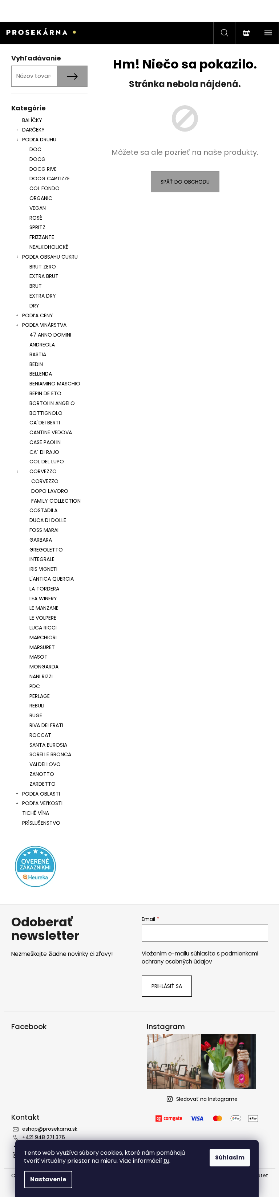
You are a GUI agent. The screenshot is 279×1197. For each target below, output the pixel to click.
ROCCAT (40, 735)
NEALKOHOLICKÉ (48, 247)
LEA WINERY (43, 598)
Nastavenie (48, 1179)
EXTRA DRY (42, 295)
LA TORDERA (44, 588)
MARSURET (42, 647)
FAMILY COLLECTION (56, 501)
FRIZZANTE (41, 237)
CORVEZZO (43, 471)
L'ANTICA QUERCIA (51, 578)
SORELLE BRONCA (50, 754)
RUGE (35, 715)
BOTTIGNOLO (45, 413)
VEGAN (37, 208)
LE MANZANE (43, 608)
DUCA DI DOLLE (47, 520)
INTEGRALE (41, 559)
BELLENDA (40, 373)
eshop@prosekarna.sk (49, 1129)
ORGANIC (40, 198)
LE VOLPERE (42, 617)
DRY (34, 305)
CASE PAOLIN (45, 442)
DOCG (37, 159)
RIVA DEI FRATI (46, 725)
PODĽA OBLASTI (41, 793)
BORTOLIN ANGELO (52, 403)
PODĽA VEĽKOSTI (42, 803)
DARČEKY (33, 129)
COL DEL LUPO (46, 461)
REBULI (36, 705)
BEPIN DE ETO (45, 393)
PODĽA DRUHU (39, 139)
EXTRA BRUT (43, 276)
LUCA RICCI (43, 627)
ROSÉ (35, 217)
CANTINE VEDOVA (50, 432)
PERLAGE (39, 696)
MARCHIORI (43, 637)
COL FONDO (44, 188)
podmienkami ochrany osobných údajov (200, 957)
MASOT (38, 656)
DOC (35, 149)
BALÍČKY (32, 120)
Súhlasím (229, 1157)
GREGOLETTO (46, 549)
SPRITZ (37, 227)
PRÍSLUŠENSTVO (41, 823)
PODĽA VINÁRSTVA (44, 325)
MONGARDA (43, 666)
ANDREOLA (42, 344)
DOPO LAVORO (49, 491)
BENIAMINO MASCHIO (54, 383)
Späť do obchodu (185, 181)
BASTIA (37, 354)
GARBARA (40, 539)
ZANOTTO (41, 774)
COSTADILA (43, 510)
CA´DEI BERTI (44, 422)
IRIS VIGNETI (43, 569)
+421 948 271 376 (43, 1137)
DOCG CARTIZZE (49, 178)
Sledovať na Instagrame (207, 1099)
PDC (34, 686)
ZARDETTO (42, 784)
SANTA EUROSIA (48, 745)
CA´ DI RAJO (44, 452)
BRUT (35, 286)
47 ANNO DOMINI (50, 334)
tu (166, 1161)
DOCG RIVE (43, 169)
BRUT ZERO (42, 266)
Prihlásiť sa (166, 986)
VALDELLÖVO (45, 764)
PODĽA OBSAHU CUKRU (50, 256)
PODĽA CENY (37, 315)
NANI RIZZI (41, 676)
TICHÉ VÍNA (35, 813)
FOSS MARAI (43, 530)
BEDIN (36, 364)
